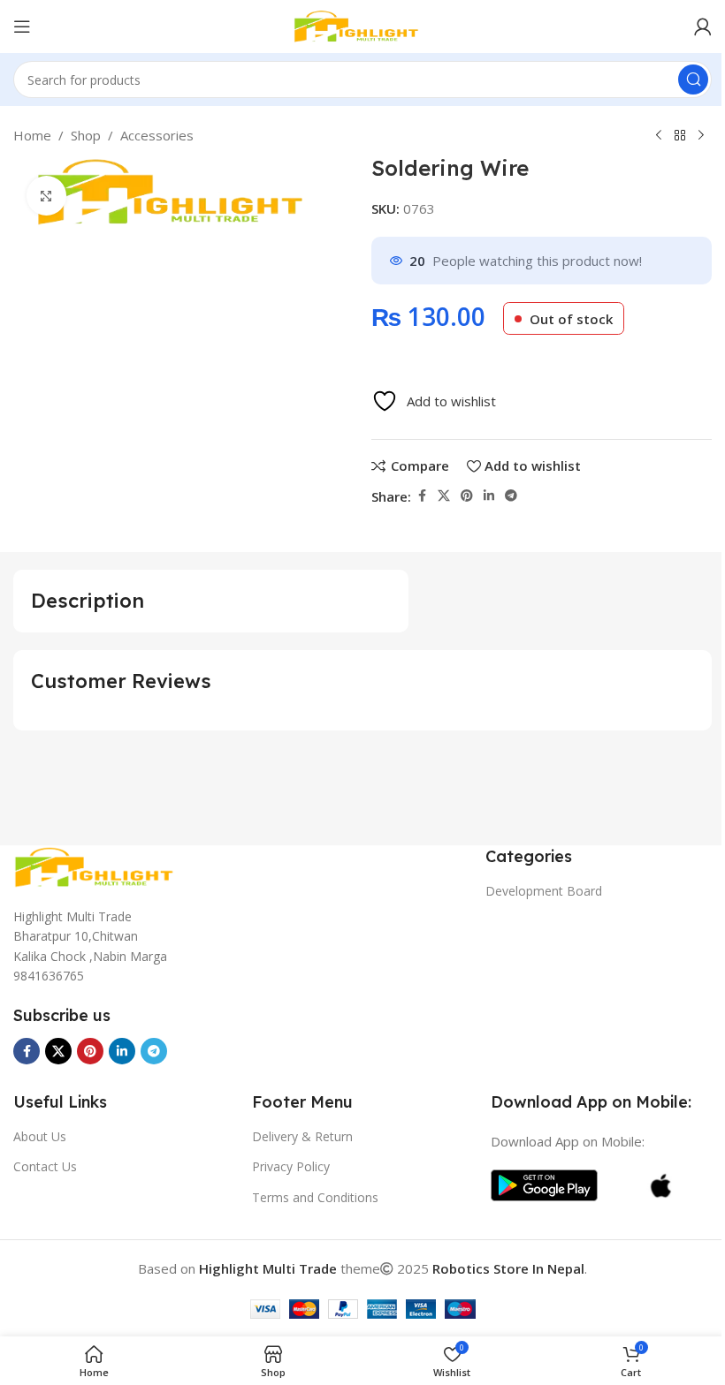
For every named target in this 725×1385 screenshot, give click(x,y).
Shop (86, 135)
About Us (39, 1136)
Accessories (157, 135)
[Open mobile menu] (22, 26)
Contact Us (45, 1166)
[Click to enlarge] (46, 196)
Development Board (543, 890)
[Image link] (101, 865)
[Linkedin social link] (489, 496)
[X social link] (443, 496)
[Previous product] (658, 136)
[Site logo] (362, 25)
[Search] (693, 79)
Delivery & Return (302, 1136)
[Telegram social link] (511, 496)
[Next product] (701, 136)
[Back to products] (680, 136)
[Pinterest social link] (466, 496)
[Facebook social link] (421, 496)
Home (32, 135)
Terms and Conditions (315, 1197)
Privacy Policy (291, 1166)
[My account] (703, 26)
